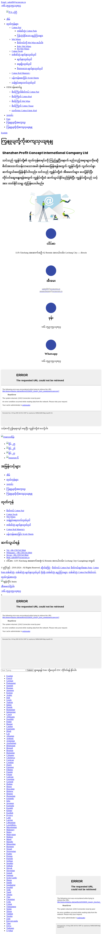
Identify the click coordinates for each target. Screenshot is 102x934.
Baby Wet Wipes (24, 46)
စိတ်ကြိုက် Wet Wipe (21, 101)
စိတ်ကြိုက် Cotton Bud (22, 96)
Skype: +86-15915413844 (17, 555)
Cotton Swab (17, 51)
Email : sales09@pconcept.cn (13, 2)
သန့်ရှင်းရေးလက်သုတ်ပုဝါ (23, 82)
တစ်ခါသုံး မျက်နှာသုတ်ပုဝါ (24, 54)
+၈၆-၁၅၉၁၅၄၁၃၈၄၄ (11, 5)
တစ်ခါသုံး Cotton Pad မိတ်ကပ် (82, 572)
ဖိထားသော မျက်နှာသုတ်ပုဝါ (30, 68)
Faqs (8, 119)
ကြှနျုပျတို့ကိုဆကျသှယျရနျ (19, 127)
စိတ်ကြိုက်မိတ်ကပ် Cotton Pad (25, 92)
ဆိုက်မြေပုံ (45, 567)
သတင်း (9, 115)
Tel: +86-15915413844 (16, 550)
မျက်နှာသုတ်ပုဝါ (24, 59)
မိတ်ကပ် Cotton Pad (15, 511)
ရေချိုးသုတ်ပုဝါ (24, 64)
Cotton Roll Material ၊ (21, 73)
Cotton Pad (16, 27)
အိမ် (8, 19)
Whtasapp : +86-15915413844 (19, 553)
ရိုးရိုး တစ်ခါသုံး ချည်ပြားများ (54, 572)
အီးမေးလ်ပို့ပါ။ (7, 586)
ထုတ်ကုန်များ (12, 24)
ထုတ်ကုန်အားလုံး (9, 577)
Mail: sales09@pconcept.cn (17, 557)
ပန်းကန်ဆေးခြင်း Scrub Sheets (25, 78)
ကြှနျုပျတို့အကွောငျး (16, 122)
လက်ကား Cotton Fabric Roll (24, 110)
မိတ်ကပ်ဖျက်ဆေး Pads (81, 567)
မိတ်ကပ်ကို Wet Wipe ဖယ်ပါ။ (30, 43)
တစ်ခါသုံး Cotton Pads (27, 31)
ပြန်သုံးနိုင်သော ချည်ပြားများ (30, 35)
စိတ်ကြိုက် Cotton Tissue (22, 106)
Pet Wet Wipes (23, 49)
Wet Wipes (16, 39)
